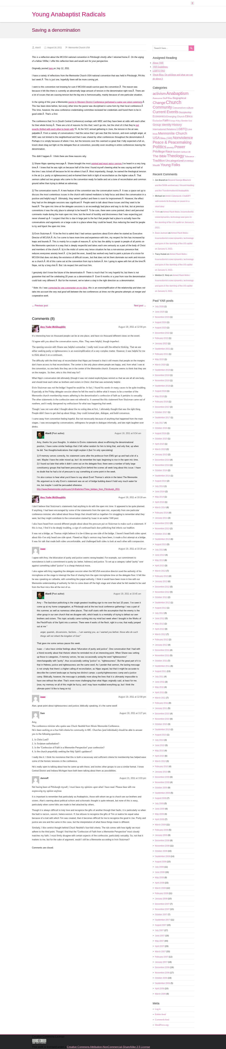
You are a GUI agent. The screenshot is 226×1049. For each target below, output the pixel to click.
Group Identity (162, 124)
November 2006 (162, 973)
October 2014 (161, 470)
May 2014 (159, 497)
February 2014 (161, 513)
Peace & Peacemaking (172, 142)
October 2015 (161, 439)
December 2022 (162, 333)
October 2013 (161, 534)
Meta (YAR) (166, 138)
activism (159, 94)
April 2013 (159, 565)
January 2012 (161, 645)
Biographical (179, 98)
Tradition (159, 160)
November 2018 (162, 380)
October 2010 (161, 724)
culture (189, 107)
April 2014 (159, 502)
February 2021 (161, 354)
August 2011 (160, 671)
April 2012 (159, 629)
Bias (170, 98)
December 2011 (162, 650)
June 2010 (160, 745)
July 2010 (159, 740)
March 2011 (160, 698)
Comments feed (162, 1020)
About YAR (158, 63)
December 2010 (162, 713)
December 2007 (162, 904)
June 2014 (160, 491)
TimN (157, 212)
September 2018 (162, 386)
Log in (158, 1009)
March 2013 (160, 571)
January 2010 (161, 772)
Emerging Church (175, 116)
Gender (184, 121)
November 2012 (162, 592)
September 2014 (162, 476)
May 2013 (159, 560)
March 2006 (160, 994)
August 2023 (160, 327)
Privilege (159, 151)
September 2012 (162, 602)
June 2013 (160, 555)
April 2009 (159, 819)
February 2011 (161, 703)
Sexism (177, 151)
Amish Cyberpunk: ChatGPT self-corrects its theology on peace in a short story (173, 201)
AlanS (38, 47)
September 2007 (162, 920)
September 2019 (162, 370)
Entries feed (160, 1014)
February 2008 (161, 893)
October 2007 (161, 914)
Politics (159, 147)
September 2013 (162, 539)
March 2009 (160, 824)
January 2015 (161, 454)
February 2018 (161, 402)
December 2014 (162, 460)
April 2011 (159, 692)
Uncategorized (174, 160)
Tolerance (189, 156)
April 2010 (159, 756)
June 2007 (160, 936)
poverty (170, 147)
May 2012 (159, 624)
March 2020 (160, 364)
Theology (175, 155)
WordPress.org (161, 1025)
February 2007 (161, 957)
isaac (42, 549)
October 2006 (161, 978)
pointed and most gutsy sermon (106, 163)
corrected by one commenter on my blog (67, 287)
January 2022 (161, 343)
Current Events (165, 112)
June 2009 (160, 809)
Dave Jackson (161, 233)
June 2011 (159, 682)
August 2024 (160, 322)
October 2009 (161, 787)
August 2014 (160, 481)
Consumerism (179, 108)
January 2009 (161, 835)
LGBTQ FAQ (159, 71)
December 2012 (162, 587)
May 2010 (159, 750)
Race (168, 151)
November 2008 (162, 846)
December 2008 (162, 840)
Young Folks (170, 165)
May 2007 (159, 941)
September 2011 (162, 666)
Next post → (140, 305)
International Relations (164, 129)
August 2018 (160, 391)
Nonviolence (183, 138)
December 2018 (162, 375)
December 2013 (162, 523)
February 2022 (161, 338)
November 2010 (162, 719)
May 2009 (159, 814)
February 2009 (161, 830)
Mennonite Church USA (79, 47)
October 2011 (161, 661)
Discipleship (185, 112)
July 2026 (159, 306)
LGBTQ (182, 129)
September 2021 (162, 349)
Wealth (156, 165)
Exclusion (157, 120)
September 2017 (162, 417)
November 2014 (162, 465)
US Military (189, 161)
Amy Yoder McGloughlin (53, 327)
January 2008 (161, 898)
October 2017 (161, 412)
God (190, 121)
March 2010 (160, 761)
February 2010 (161, 766)
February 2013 (161, 576)
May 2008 (159, 877)
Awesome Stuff (160, 98)
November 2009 (162, 782)
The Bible (159, 156)
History (177, 124)
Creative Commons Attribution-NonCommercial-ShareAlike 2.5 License (108, 1047)
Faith (166, 120)
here (51, 68)
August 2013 (160, 544)
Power (179, 147)
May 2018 (159, 396)
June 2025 (160, 312)
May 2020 (159, 359)
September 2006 (162, 983)
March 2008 (160, 888)
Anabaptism (177, 93)
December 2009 (162, 777)
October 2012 (161, 597)
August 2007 (160, 925)
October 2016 (161, 428)
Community (162, 107)
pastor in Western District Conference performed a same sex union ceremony (105, 102)
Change (159, 103)
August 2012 (160, 608)
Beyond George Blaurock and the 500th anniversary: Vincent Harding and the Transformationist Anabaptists (174, 185)
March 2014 (160, 507)
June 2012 (160, 618)
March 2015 (160, 449)
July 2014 (159, 486)
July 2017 (159, 423)
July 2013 (159, 550)
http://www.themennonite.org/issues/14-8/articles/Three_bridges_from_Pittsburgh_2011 (78, 489)
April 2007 (159, 946)
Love (189, 129)
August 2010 (160, 735)
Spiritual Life (186, 152)
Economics (159, 116)
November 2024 (162, 317)
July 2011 (159, 676)
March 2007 (160, 951)
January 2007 (161, 962)
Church (173, 102)
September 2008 (162, 856)
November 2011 (162, 655)
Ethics (188, 116)
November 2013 (162, 528)
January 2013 (161, 581)
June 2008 (160, 872)
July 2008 (159, 867)
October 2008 (161, 851)
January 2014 (161, 518)
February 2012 (161, 639)
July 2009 (159, 803)
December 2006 (162, 967)
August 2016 (160, 433)
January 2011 (161, 708)
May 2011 (159, 687)
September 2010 (162, 729)
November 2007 (162, 909)
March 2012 (160, 634)
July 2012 (159, 613)
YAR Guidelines (160, 67)
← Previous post (40, 305)
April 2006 (159, 988)
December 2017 (162, 407)
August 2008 (160, 861)
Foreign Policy (175, 121)
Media (155, 134)
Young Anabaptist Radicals (69, 14)
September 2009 (162, 793)
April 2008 (159, 883)
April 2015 (159, 444)
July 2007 (159, 930)
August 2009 (160, 798)
